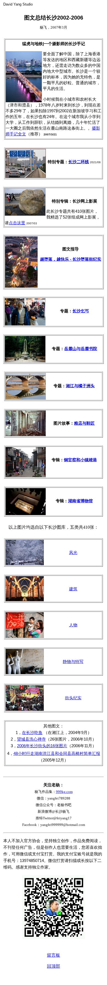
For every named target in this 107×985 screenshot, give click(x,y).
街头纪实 (73, 697)
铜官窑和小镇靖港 (80, 459)
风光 (73, 552)
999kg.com (64, 792)
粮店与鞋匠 (84, 423)
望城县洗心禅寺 (31, 739)
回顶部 (53, 966)
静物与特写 (73, 661)
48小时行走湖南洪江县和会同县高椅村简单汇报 (56, 753)
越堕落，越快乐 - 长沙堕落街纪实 (70, 259)
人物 (73, 625)
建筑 (73, 588)
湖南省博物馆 (80, 500)
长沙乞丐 (80, 311)
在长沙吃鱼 (32, 732)
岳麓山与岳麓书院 (80, 348)
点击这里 (17, 222)
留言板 (53, 955)
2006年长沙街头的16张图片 (42, 745)
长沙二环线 (78, 161)
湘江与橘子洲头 (80, 385)
